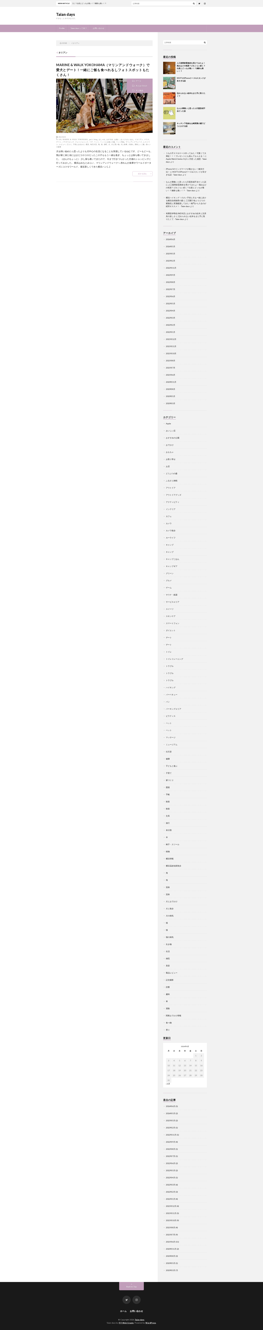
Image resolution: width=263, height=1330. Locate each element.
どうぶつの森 (171, 473)
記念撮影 (170, 980)
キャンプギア (171, 566)
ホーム (123, 1311)
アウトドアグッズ (173, 495)
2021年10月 (171, 353)
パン (168, 702)
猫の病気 (170, 937)
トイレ (169, 652)
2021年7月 (170, 368)
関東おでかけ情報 (173, 1015)
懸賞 (168, 787)
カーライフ (170, 537)
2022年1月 (170, 332)
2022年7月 (170, 289)
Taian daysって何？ (78, 28)
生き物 (169, 944)
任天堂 (169, 751)
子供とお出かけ (79, 144)
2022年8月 (170, 282)
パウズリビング (68, 142)
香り (168, 1030)
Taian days (65, 14)
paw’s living (93, 139)
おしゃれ (102, 139)
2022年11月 (171, 268)
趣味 (168, 994)
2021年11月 (171, 346)
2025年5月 (170, 253)
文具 (168, 816)
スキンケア (170, 616)
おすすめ (109, 139)
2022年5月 (170, 303)
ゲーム (169, 587)
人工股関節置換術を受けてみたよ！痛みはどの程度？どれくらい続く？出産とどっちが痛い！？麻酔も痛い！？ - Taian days (186, 188)
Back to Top (131, 1287)
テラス (146, 139)
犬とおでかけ (141, 86)
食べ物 (169, 1023)
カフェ (169, 516)
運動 (168, 1008)
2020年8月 (170, 389)
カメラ (169, 523)
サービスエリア (172, 602)
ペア (91, 142)
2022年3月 (170, 318)
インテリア (170, 509)
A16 (59, 139)
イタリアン (139, 139)
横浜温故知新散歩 (173, 866)
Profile (62, 28)
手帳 (168, 794)
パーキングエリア (173, 709)
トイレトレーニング (174, 659)
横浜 (87, 144)
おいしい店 (170, 430)
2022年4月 (170, 310)
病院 (168, 958)
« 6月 (168, 1084)
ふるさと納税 (171, 480)
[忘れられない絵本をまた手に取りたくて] (169, 98)
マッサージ (170, 737)
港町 (105, 144)
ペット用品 (120, 142)
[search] (194, 3)
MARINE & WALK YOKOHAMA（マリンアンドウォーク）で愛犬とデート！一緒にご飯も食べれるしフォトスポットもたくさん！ (103, 70)
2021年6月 (170, 375)
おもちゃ (170, 452)
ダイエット (170, 630)
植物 (168, 851)
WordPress (150, 1323)
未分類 (169, 830)
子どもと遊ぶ (171, 766)
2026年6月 (170, 239)
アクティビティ (172, 502)
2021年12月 (171, 339)
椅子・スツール (172, 844)
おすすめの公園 (172, 438)
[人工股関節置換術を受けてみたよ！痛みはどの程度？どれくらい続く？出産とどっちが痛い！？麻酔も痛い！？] (169, 68)
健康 (168, 759)
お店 (168, 466)
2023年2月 (170, 261)
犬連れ (130, 144)
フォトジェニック (81, 142)
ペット (96, 142)
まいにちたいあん (127, 139)
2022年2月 (170, 325)
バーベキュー (171, 694)
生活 (168, 951)
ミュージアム (171, 744)
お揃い (116, 139)
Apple (168, 423)
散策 (168, 801)
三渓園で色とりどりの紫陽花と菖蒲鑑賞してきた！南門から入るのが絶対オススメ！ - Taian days (186, 203)
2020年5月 (170, 396)
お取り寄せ (170, 459)
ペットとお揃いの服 (107, 142)
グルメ (169, 580)
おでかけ (170, 445)
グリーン (170, 573)
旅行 (168, 823)
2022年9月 (170, 275)
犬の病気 (170, 916)
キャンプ (170, 545)
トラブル (170, 666)
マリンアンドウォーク (134, 142)
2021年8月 (170, 360)
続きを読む (142, 174)
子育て (169, 773)
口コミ (69, 144)
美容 (168, 965)
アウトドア (170, 488)
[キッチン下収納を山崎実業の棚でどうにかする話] (169, 128)
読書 (168, 987)
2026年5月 (170, 246)
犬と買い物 (115, 144)
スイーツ (170, 609)
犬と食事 (124, 144)
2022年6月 (170, 296)
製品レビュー (171, 973)
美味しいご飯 (140, 144)
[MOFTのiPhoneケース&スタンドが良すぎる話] (169, 83)
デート (138, 81)
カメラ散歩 (170, 530)
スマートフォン (172, 623)
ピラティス (170, 716)
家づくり (170, 780)
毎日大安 (93, 144)
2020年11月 (171, 382)
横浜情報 (170, 858)
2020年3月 (170, 403)
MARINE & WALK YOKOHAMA (75, 139)
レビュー (62, 144)
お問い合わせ (98, 28)
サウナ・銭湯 (171, 595)
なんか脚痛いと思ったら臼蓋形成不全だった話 (186, 182)
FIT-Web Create (126, 1323)
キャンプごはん (172, 559)
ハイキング (170, 687)
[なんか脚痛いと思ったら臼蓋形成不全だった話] (169, 113)
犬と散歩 (139, 90)
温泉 (168, 887)
